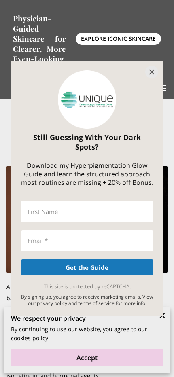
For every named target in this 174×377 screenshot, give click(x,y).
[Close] (151, 72)
